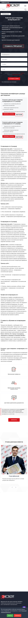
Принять (10, 615)
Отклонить (17, 615)
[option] (14, 464)
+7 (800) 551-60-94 (5, 2)
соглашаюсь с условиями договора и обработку (15, 74)
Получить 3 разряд (9, 136)
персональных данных (17, 74)
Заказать (14, 419)
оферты (22, 73)
